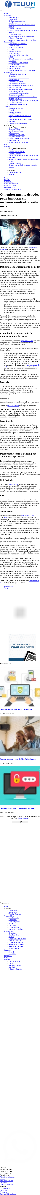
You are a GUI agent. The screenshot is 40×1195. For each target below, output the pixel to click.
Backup (11, 937)
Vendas (11, 963)
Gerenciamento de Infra (16, 95)
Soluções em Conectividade (18, 44)
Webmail (12, 174)
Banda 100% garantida (16, 47)
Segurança (7, 950)
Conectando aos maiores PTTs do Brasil (22, 70)
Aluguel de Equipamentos (17, 939)
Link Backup (13, 49)
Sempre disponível (15, 51)
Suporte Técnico (14, 961)
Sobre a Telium (14, 17)
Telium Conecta (14, 133)
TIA (10, 118)
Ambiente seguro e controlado (19, 78)
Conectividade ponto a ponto (18, 63)
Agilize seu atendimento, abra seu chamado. (23, 155)
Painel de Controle (15, 172)
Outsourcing (8, 931)
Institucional (13, 19)
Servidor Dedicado (15, 87)
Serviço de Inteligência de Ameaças (20, 119)
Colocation (12, 76)
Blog (6, 144)
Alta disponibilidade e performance (20, 89)
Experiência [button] (8, 125)
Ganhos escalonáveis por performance (21, 36)
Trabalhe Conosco (15, 28)
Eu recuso (16, 822)
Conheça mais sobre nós (17, 21)
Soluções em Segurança (17, 108)
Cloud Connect (14, 64)
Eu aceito (24, 822)
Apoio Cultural (14, 140)
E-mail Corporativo (15, 102)
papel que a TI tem (26, 341)
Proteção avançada (15, 112)
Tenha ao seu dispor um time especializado (23, 97)
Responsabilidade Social (17, 137)
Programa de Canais (15, 34)
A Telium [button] (7, 15)
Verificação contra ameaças (18, 123)
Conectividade (9, 916)
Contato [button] (7, 146)
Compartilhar (8, 586)
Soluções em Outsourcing (17, 74)
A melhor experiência (16, 131)
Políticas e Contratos (15, 38)
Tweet (6, 588)
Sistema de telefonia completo (19, 93)
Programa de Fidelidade (17, 135)
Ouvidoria (12, 157)
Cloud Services (14, 80)
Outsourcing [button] (8, 72)
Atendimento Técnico (16, 150)
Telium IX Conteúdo (16, 929)
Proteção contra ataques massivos (20, 116)
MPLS (11, 57)
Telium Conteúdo (14, 68)
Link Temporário (14, 53)
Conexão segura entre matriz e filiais (21, 59)
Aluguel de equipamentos (17, 83)
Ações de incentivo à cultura (18, 142)
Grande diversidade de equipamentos (21, 85)
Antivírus (12, 121)
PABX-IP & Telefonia (16, 91)
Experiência (8, 956)
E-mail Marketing (14, 948)
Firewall (11, 110)
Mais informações (24, 818)
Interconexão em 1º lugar (17, 66)
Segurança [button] (7, 106)
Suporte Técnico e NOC (17, 152)
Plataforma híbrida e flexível (18, 104)
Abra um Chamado (15, 154)
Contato (7, 959)
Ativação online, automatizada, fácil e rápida (23, 100)
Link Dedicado (14, 46)
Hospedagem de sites (16, 946)
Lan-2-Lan (12, 61)
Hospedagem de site (15, 99)
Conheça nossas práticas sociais (19, 138)
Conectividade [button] (9, 42)
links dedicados (14, 484)
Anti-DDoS (12, 114)
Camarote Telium (14, 129)
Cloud (5, 517)
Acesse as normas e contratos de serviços (22, 40)
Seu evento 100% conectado (18, 55)
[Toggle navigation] (1, 10)
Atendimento (13, 23)
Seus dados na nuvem (16, 82)
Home (6, 13)
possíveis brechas (13, 406)
